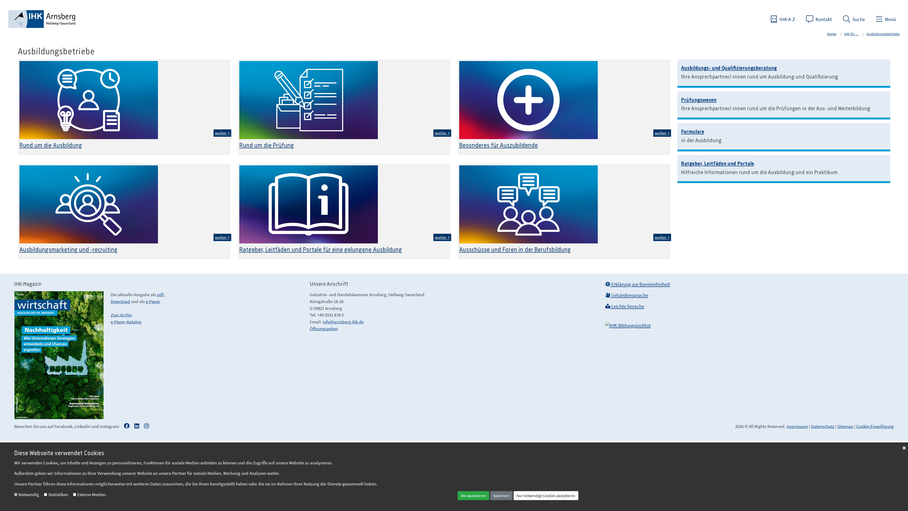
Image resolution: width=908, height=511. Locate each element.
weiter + (222, 133)
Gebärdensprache (629, 295)
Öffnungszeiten (324, 328)
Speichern (501, 495)
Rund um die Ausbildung (50, 145)
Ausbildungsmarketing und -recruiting (68, 250)
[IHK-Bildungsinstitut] (628, 324)
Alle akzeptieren (473, 495)
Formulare (692, 132)
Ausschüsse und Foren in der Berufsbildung (515, 250)
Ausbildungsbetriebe (883, 33)
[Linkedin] (136, 426)
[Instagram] (146, 426)
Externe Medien (91, 494)
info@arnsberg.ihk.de (343, 322)
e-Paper (153, 301)
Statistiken (58, 494)
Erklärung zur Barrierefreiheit (640, 284)
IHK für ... (851, 33)
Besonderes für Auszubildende (498, 145)
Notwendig (28, 494)
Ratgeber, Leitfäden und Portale (717, 164)
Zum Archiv (121, 315)
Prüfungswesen (698, 100)
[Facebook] (127, 426)
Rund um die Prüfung (266, 145)
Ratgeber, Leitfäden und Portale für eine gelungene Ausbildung (320, 250)
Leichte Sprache (627, 306)
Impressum (797, 426)
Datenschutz (822, 426)
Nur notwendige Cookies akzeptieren (546, 495)
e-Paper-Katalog (126, 322)
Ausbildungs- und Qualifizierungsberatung (729, 68)
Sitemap (845, 426)
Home (831, 33)
